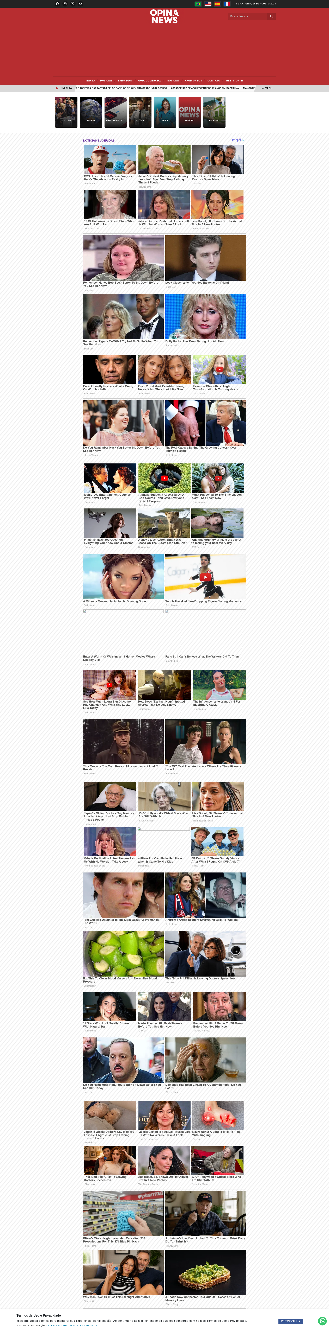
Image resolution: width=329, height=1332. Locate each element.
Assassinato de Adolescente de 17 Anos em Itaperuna (176, 88)
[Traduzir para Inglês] (208, 4)
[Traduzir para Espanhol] (217, 4)
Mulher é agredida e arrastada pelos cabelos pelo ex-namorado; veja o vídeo (88, 88)
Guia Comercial (151, 80)
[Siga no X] (73, 4)
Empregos (127, 80)
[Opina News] (164, 16)
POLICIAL (107, 80)
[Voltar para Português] (198, 4)
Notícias (175, 80)
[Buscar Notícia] (271, 16)
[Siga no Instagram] (65, 4)
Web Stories (235, 80)
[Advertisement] (164, 51)
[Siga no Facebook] (57, 4)
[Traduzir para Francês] (227, 4)
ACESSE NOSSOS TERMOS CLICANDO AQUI (72, 1325)
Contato (215, 80)
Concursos (195, 80)
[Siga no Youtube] (80, 4)
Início (92, 80)
